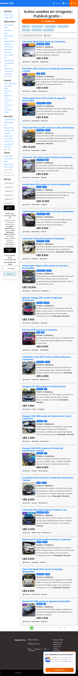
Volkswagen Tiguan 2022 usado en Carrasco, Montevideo (45, 267)
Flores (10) (8, 74)
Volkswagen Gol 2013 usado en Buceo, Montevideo (48, 211)
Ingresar (58, 3)
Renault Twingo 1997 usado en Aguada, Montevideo (42, 299)
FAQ (45, 649)
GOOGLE (12, 268)
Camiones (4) (8, 164)
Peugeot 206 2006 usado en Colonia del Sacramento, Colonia (42, 449)
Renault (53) (9, 128)
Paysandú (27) (9, 41)
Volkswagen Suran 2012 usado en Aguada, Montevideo (44, 99)
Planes (29, 649)
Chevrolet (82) (9, 120)
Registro (9, 274)
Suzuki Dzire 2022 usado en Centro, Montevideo (46, 184)
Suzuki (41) (8, 139)
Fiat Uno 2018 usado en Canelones (39, 329)
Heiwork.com (18, 673)
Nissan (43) (8, 136)
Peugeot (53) (9, 131)
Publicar (9, 249)
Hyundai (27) (9, 144)
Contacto (32, 650)
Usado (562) (8, 17)
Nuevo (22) (8, 15)
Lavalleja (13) (9, 60)
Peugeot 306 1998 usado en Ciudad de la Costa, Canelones (46, 417)
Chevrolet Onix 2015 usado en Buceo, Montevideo (47, 157)
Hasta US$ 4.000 (10, 84)
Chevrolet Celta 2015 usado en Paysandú (43, 238)
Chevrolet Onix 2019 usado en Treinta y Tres (44, 509)
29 (60, 628)
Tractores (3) (8, 167)
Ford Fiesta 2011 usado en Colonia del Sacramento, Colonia (48, 479)
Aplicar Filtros (8, 207)
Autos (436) (8, 156)
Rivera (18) (8, 49)
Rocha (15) (8, 52)
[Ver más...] (8, 76)
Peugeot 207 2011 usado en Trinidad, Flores (44, 386)
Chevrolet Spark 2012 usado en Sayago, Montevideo (42, 570)
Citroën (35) (8, 141)
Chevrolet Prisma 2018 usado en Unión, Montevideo (48, 127)
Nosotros (38, 649)
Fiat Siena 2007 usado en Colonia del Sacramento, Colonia (48, 70)
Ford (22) (7, 147)
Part (24, 45)
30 (64, 628)
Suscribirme (59, 670)
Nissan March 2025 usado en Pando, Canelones (46, 539)
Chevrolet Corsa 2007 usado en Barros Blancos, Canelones (46, 358)
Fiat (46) (7, 133)
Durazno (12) (9, 71)
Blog (66, 3)
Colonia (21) (8, 47)
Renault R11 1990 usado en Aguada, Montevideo (46, 601)
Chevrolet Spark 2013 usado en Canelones (43, 41)
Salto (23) (7, 44)
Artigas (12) (8, 69)
